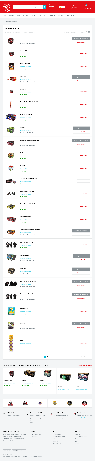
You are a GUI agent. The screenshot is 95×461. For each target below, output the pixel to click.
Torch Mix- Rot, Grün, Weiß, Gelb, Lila (30, 102)
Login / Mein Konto (36, 434)
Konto (73, 9)
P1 (38, 15)
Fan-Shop (60, 15)
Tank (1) (22, 323)
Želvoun (22, 165)
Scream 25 (23, 89)
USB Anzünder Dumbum (27, 191)
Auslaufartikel (70, 15)
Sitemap (77, 443)
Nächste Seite (84, 356)
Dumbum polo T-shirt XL (27, 294)
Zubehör (51, 15)
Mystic (24, 380)
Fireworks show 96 (25, 216)
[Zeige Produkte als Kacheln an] (89, 32)
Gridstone (60, 386)
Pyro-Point (19, 15)
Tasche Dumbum (25, 63)
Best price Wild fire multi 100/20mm (30, 229)
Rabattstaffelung (57, 439)
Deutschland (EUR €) (17, 450)
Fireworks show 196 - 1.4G (27, 204)
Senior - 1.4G (23, 153)
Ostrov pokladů (24, 255)
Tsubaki (42, 380)
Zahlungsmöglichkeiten (59, 436)
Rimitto (77, 386)
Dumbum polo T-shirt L (26, 242)
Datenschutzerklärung (81, 436)
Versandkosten (57, 434)
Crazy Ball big (24, 76)
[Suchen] (44, 7)
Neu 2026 (11, 15)
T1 (44, 15)
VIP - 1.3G (23, 268)
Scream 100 (23, 50)
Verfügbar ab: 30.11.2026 (81, 256)
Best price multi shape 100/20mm (29, 140)
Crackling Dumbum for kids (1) (28, 178)
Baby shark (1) (24, 308)
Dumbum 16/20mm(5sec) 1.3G (28, 38)
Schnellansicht (81, 42)
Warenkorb (34, 436)
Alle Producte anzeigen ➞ (85, 365)
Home (4, 15)
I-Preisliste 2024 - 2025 (59, 443)
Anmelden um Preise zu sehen (25, 41)
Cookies (77, 439)
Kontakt (33, 439)
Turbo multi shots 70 (26, 114)
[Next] (92, 381)
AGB (76, 441)
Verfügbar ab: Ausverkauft (81, 38)
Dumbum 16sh (8, 380)
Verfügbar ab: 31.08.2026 (81, 128)
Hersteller (55, 441)
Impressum (78, 434)
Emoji (21, 340)
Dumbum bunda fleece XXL (28, 281)
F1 (27, 15)
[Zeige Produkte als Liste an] (86, 32)
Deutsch (6, 450)
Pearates (22, 127)
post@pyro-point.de (86, 417)
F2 (32, 15)
